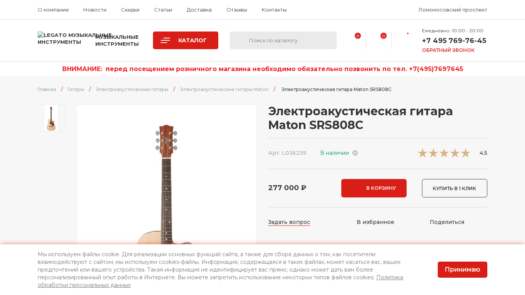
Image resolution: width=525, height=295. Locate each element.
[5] (465, 155)
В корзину (381, 188)
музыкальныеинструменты (117, 40)
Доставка (199, 10)
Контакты (274, 10)
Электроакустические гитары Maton (224, 89)
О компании (53, 10)
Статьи (163, 10)
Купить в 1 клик (454, 188)
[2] (433, 155)
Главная (47, 89)
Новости (94, 10)
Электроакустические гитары (132, 89)
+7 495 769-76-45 (454, 40)
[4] (455, 155)
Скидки (130, 10)
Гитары (76, 89)
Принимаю (462, 269)
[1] (422, 155)
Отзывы (236, 10)
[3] (444, 155)
